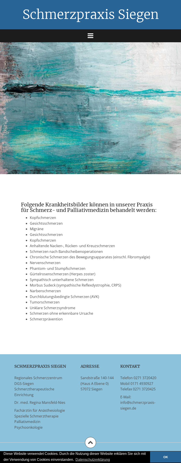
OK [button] (165, 457)
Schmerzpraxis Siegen (91, 14)
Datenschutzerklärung (92, 459)
